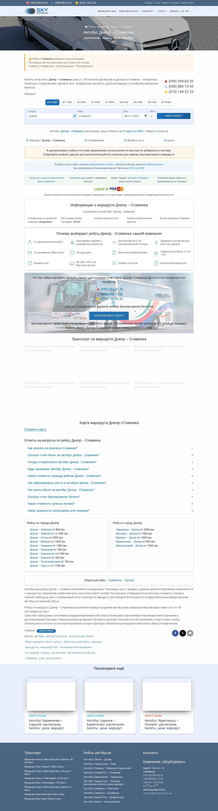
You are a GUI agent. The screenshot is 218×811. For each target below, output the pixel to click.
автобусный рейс (56, 636)
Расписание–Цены (107, 11)
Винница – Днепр (126, 533)
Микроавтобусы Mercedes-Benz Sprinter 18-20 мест (48, 761)
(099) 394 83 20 (39, 2)
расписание (58, 652)
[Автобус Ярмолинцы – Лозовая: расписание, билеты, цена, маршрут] (166, 694)
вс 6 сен (138, 102)
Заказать (174, 11)
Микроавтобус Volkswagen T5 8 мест (45, 782)
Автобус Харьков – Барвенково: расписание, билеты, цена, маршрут (106, 724)
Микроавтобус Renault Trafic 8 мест (44, 766)
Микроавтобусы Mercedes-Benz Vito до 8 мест (47, 772)
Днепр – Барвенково (43, 553)
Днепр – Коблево (40, 529)
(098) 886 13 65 (63, 2)
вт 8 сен (166, 102)
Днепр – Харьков (40, 557)
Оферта (165, 3)
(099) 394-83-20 (181, 81)
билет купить (54, 641)
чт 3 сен (95, 102)
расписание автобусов (81, 652)
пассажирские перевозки (76, 647)
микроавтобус (49, 647)
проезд (44, 652)
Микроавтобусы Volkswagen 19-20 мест (46, 778)
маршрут (97, 641)
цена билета (53, 658)
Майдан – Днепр (126, 537)
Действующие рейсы (76, 641)
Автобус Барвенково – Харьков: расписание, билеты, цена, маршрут (46, 724)
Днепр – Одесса (40, 565)
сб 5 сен (124, 102)
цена (41, 658)
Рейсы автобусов (128, 11)
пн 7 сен (152, 102)
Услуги (161, 11)
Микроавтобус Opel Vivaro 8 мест (43, 798)
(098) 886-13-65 (181, 86)
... (191, 11)
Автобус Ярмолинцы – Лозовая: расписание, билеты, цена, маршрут (162, 724)
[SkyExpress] (36, 11)
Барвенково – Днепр (129, 541)
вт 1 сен (67, 102)
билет (90, 636)
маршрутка (32, 647)
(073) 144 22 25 (87, 2)
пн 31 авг (52, 102)
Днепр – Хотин (39, 537)
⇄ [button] (74, 116)
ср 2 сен (81, 102)
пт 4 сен (109, 102)
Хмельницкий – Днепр (129, 545)
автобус (39, 636)
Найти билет (173, 115)
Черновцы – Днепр (128, 529)
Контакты (175, 3)
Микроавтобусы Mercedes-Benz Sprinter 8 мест (47, 788)
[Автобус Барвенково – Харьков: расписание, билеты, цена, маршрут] (51, 694)
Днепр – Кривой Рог (42, 533)
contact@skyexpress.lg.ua (157, 793)
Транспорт (147, 11)
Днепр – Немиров (41, 545)
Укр (187, 11)
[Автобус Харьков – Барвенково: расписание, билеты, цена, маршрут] (109, 694)
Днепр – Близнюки (41, 549)
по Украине (32, 652)
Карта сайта (187, 3)
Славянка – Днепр (121, 580)
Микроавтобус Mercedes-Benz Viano (44, 794)
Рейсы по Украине (46, 631)
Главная (149, 3)
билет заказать (34, 641)
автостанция (77, 636)
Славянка (31, 658)
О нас (157, 3)
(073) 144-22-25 (181, 92)
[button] (138, 11)
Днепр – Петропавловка (45, 561)
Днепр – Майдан (40, 541)
